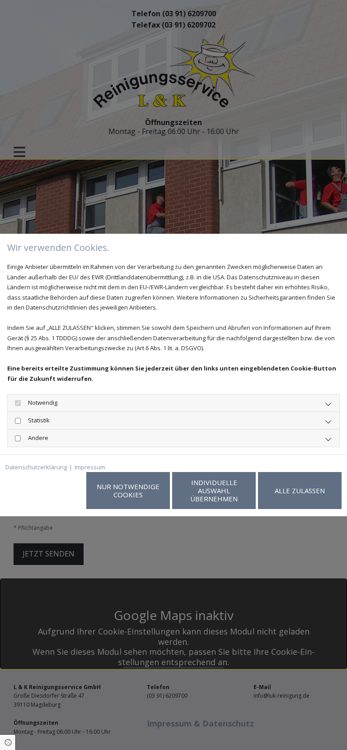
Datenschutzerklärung (36, 467)
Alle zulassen (300, 490)
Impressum (90, 467)
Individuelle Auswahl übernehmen (214, 490)
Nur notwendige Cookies (128, 490)
